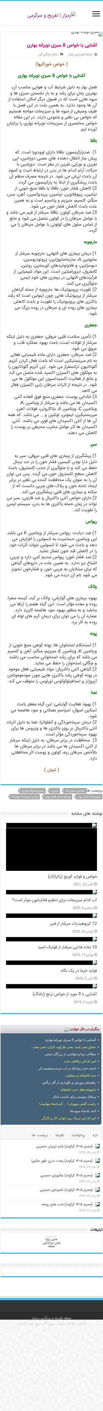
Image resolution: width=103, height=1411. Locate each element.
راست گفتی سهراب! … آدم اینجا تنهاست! (67, 1104)
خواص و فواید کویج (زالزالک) (72, 877)
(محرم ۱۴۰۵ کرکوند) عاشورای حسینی (66, 1175)
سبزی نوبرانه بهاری (33, 791)
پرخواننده (78, 1135)
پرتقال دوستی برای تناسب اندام (74, 1097)
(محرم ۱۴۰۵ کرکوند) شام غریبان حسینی (64, 1146)
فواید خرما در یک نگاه (79, 971)
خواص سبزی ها (75, 791)
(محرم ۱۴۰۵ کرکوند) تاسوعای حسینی (66, 1190)
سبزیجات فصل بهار (89, 797)
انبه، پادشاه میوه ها (83, 1111)
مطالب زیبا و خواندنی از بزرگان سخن (70, 1054)
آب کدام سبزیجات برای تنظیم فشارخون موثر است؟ (54, 900)
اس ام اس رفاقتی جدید (80, 1061)
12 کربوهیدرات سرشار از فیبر (73, 924)
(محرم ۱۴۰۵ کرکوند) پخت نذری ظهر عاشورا (62, 1161)
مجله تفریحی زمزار (80, 54)
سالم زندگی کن (48, 54)
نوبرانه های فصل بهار (58, 797)
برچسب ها (40, 1135)
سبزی (54, 791)
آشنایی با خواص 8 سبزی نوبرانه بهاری (70, 1040)
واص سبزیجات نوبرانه (25, 797)
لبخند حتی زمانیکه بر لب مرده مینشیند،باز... (66, 1068)
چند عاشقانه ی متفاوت (80, 1075)
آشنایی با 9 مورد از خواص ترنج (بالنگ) (65, 994)
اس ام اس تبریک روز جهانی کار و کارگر (69, 1118)
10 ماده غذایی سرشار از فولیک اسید (67, 947)
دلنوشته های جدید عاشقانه (78, 1090)
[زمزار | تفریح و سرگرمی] (51, 16)
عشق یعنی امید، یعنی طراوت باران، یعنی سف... (63, 1047)
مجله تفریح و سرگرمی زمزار (51, 1318)
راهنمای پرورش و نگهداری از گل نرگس (69, 1082)
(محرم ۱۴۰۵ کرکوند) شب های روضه (67, 1204)
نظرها (59, 1135)
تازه (95, 1135)
